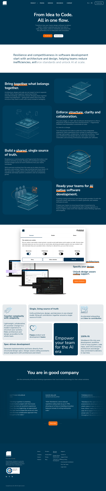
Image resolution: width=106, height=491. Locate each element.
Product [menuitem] (47, 451)
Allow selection (53, 259)
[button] (103, 488)
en (91, 3)
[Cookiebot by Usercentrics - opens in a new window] (77, 231)
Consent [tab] (31, 235)
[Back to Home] (5, 3)
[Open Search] (88, 3)
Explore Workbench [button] (79, 281)
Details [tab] (53, 235)
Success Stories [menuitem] (55, 452)
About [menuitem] (38, 451)
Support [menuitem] (63, 451)
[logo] (8, 454)
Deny (32, 259)
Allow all (74, 259)
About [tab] (74, 235)
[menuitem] (33, 3)
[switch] (45, 254)
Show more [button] (53, 423)
